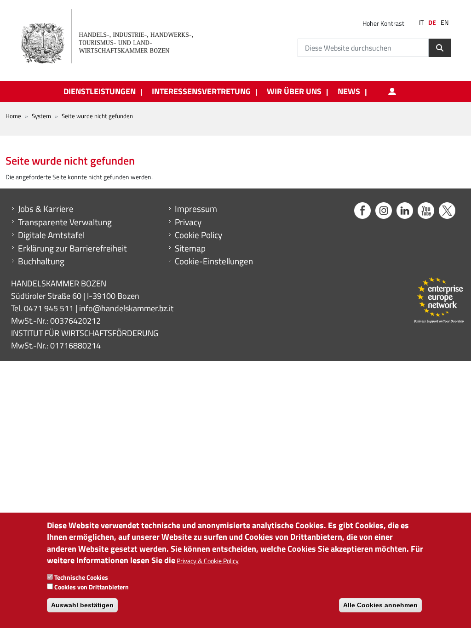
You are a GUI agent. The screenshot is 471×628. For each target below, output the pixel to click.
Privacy (188, 222)
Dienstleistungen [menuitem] (99, 91)
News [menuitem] (349, 91)
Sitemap (190, 248)
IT (421, 22)
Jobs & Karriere (46, 208)
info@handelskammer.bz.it (126, 308)
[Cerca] (440, 48)
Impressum (196, 208)
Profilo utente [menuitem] (392, 91)
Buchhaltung (41, 261)
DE (432, 22)
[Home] (112, 36)
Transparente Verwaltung (65, 222)
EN (444, 22)
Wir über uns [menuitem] (294, 91)
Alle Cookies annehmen (380, 605)
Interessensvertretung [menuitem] (201, 91)
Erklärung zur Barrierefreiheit (72, 248)
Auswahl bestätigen (82, 605)
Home (13, 115)
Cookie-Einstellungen (214, 261)
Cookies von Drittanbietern (91, 587)
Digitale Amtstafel (51, 234)
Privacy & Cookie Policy (208, 560)
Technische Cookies (81, 577)
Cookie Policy (198, 234)
